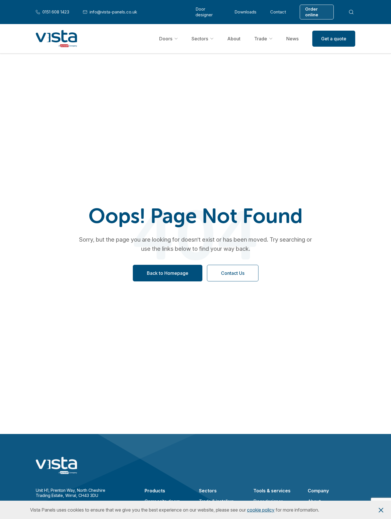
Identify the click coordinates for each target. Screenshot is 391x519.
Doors (165, 39)
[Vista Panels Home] (56, 39)
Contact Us (232, 273)
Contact (278, 12)
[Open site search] (351, 12)
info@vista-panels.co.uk (110, 12)
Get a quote (333, 39)
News (292, 39)
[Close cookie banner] (381, 510)
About (233, 39)
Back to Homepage (167, 273)
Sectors (199, 39)
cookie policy (261, 510)
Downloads (245, 12)
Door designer (204, 11)
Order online (311, 11)
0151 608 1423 (52, 12)
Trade (260, 39)
